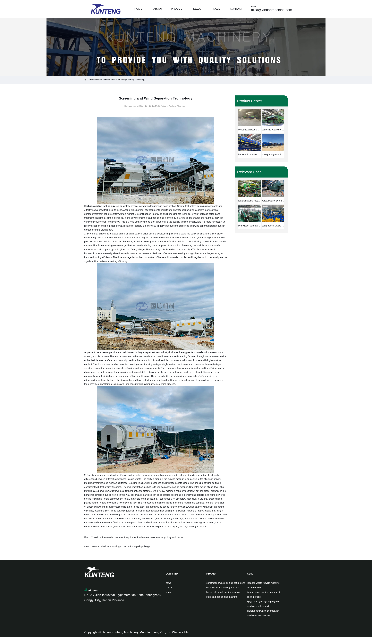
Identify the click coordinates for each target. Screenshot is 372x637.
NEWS (197, 8)
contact (169, 587)
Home (107, 79)
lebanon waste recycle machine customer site (263, 585)
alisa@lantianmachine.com (271, 10)
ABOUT (157, 8)
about (168, 592)
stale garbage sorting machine (221, 597)
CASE (216, 8)
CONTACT (236, 8)
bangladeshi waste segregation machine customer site (263, 613)
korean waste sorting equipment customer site (263, 594)
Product (211, 573)
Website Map (181, 632)
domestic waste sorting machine (222, 587)
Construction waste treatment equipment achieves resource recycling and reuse (137, 537)
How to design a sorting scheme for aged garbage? (122, 546)
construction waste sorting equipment (225, 583)
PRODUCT (177, 8)
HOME (138, 8)
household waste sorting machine (223, 592)
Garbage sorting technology (99, 206)
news (114, 79)
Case (250, 573)
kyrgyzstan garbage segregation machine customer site (263, 603)
